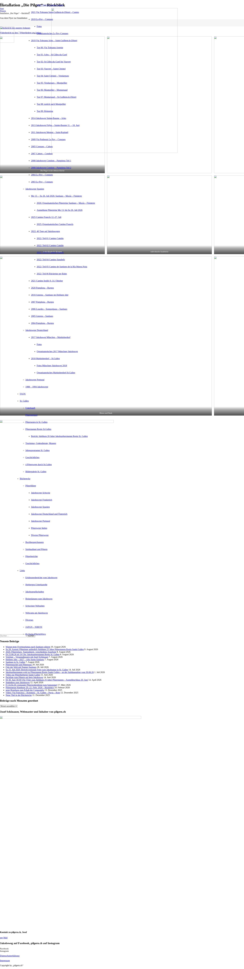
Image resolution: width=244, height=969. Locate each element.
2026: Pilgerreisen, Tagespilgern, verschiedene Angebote (31, 652)
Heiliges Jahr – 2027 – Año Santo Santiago (25, 659)
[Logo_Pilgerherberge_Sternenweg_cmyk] (7, 42)
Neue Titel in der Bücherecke (19, 695)
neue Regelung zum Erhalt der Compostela (25, 690)
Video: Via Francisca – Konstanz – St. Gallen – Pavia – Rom (33, 692)
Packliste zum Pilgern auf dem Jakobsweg (24, 677)
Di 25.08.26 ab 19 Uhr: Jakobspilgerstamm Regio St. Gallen (32, 654)
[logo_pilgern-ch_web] (114, 152)
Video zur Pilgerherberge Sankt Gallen (23, 675)
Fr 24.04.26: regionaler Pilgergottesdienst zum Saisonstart (31, 685)
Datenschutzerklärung (9, 956)
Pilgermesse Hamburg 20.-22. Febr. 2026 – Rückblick (30, 687)
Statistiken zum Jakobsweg (18, 682)
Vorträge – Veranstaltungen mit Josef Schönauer (27, 657)
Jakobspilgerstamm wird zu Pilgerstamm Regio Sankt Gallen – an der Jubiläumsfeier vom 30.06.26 (50, 672)
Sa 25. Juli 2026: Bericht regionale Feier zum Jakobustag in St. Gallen (37, 670)
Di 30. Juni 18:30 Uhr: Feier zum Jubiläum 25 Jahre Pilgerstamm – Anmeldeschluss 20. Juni (47, 680)
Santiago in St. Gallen (15, 662)
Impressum (5, 960)
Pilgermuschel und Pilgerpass (19, 664)
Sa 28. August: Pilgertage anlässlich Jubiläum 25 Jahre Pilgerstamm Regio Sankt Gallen (45, 649)
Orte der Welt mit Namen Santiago (21, 667)
